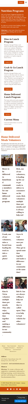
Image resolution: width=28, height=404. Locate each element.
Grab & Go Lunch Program (13, 69)
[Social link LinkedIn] (17, 389)
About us (4, 366)
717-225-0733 (4, 363)
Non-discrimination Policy (8, 377)
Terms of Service (13, 384)
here (16, 146)
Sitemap (23, 383)
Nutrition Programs (12, 10)
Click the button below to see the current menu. (13, 123)
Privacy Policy (4, 384)
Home (3, 346)
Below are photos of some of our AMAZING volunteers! (13, 149)
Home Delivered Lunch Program (12, 95)
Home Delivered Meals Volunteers (11, 138)
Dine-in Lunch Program (11, 40)
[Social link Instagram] (13, 389)
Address (3, 356)
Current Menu (11, 119)
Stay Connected (11, 346)
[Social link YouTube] (20, 389)
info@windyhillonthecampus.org (17, 363)
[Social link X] (10, 389)
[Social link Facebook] (7, 389)
